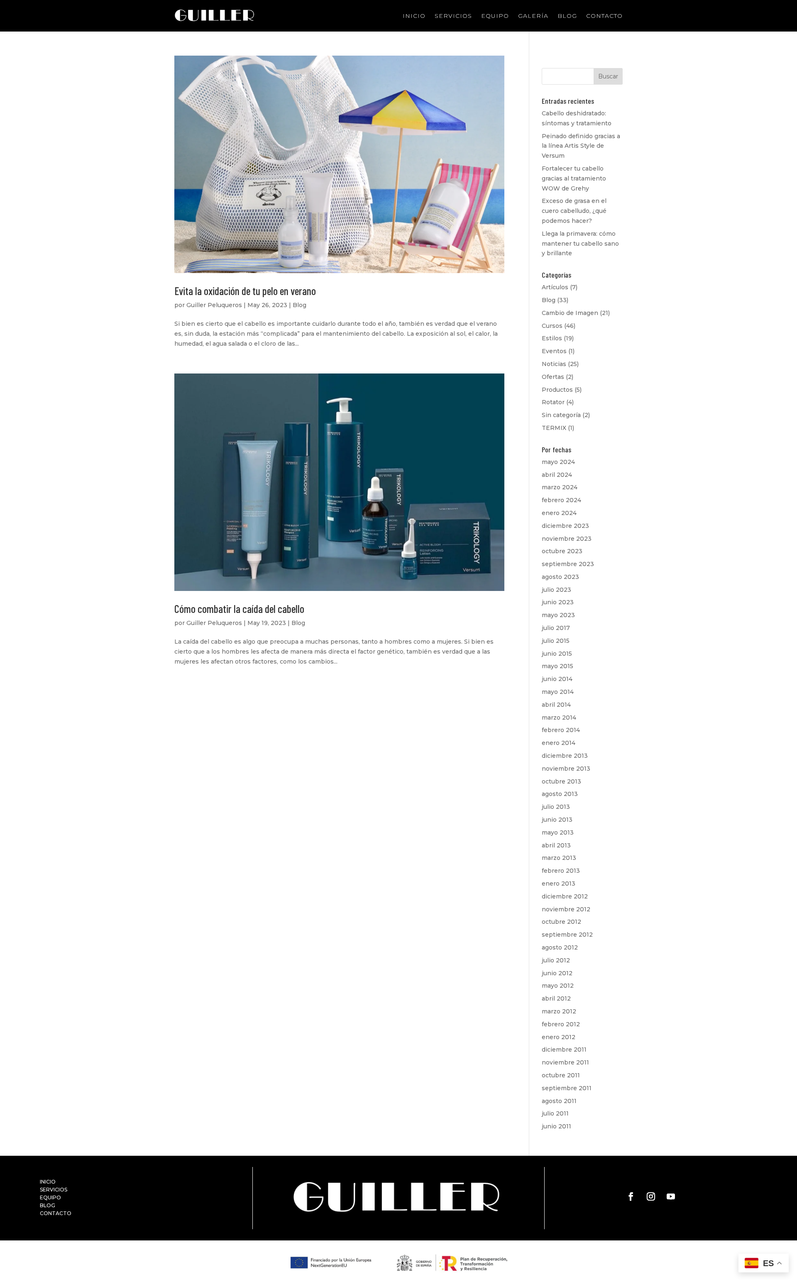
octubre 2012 (561, 921)
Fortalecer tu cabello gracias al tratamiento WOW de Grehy (574, 178)
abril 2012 (556, 998)
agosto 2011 (559, 1101)
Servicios (453, 16)
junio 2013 (557, 819)
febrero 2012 (561, 1024)
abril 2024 (557, 474)
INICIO (48, 1182)
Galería (533, 16)
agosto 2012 (560, 947)
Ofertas (553, 377)
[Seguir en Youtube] (671, 1196)
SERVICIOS (53, 1189)
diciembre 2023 (565, 526)
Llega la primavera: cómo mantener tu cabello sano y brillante (580, 243)
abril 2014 (556, 704)
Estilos (552, 338)
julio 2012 (556, 960)
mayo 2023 (558, 615)
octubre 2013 (561, 781)
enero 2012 (558, 1037)
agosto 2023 (560, 577)
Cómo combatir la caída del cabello (239, 608)
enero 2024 (559, 513)
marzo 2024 (559, 487)
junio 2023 (558, 602)
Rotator (553, 402)
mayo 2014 (558, 692)
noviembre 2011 (565, 1062)
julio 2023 (556, 589)
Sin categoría (561, 415)
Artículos (555, 287)
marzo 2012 (559, 1011)
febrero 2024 (561, 500)
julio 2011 (555, 1113)
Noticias (554, 364)
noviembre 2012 (566, 909)
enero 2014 (558, 743)
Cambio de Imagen (570, 313)
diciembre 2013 (565, 755)
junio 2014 (557, 679)
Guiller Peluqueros (214, 305)
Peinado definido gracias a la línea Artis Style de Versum (581, 146)
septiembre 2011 (567, 1088)
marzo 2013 (559, 858)
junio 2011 (556, 1126)
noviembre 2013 (566, 768)
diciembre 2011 (564, 1049)
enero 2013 (558, 883)
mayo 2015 (557, 666)
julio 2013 (556, 806)
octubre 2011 (561, 1075)
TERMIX (554, 428)
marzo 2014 (559, 717)
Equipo (495, 16)
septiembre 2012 (567, 934)
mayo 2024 (558, 462)
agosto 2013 (560, 794)
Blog (567, 16)
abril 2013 (556, 845)
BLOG (47, 1205)
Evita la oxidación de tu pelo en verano (245, 290)
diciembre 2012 (565, 896)
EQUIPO (50, 1197)
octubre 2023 (562, 551)
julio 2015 (556, 640)
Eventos (554, 351)
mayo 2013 (558, 832)
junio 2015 (557, 653)
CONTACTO (55, 1213)
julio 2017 (556, 628)
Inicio (414, 16)
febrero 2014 (561, 730)
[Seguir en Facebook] (631, 1196)
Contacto (604, 16)
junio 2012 (557, 973)
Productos (557, 389)
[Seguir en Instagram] (651, 1196)
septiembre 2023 (568, 564)
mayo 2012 (558, 985)
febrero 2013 (561, 870)
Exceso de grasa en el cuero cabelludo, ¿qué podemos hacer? (574, 211)
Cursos (552, 326)
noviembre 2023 (567, 538)
